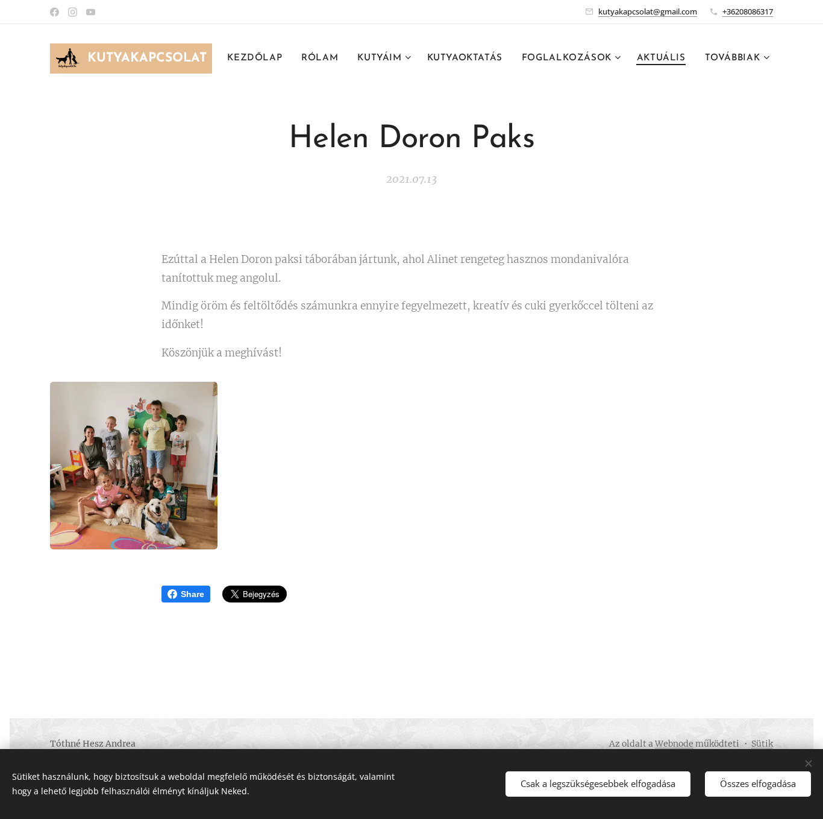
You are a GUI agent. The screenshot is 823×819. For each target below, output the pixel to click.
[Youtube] (90, 12)
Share (192, 594)
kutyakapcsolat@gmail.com (647, 11)
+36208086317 (747, 11)
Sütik (762, 743)
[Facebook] (54, 12)
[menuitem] (258, 58)
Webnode (674, 743)
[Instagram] (72, 12)
